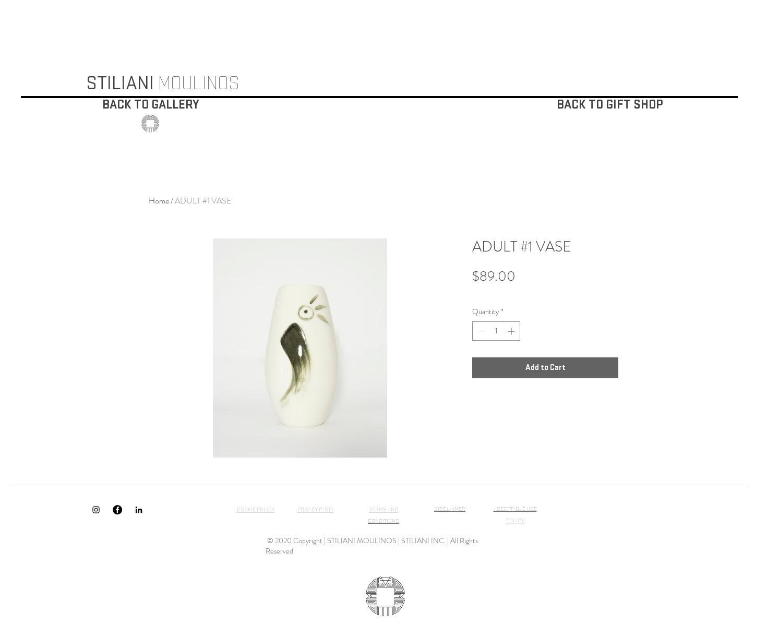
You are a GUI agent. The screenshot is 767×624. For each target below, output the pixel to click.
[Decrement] (480, 331)
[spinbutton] (496, 331)
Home (159, 201)
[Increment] (512, 331)
